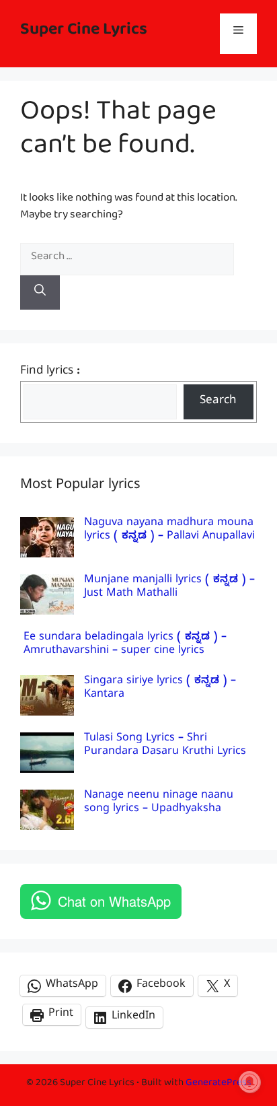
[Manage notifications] (249, 1082)
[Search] (40, 292)
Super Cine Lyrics (83, 33)
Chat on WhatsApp (114, 901)
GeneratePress (218, 1085)
